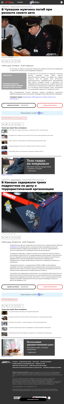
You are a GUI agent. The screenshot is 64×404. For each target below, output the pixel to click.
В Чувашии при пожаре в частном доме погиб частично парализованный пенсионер (31, 135)
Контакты (15, 361)
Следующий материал (33, 399)
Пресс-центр (36, 361)
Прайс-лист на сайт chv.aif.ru (20, 365)
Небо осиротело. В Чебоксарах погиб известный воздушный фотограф (27, 140)
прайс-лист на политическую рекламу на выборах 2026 (27, 367)
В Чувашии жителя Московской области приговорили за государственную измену (30, 317)
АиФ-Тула (16, 57)
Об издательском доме (25, 361)
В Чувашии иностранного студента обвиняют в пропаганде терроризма (27, 322)
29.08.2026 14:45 (6, 179)
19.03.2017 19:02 (5, 6)
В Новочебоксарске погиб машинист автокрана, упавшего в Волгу (26, 151)
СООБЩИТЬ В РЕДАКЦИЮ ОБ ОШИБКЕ (52, 367)
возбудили (14, 247)
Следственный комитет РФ (9, 233)
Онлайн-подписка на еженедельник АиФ (23, 363)
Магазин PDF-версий (45, 361)
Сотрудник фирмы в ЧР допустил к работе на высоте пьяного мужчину (27, 146)
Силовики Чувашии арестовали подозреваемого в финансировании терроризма (30, 327)
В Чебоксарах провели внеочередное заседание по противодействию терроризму (30, 333)
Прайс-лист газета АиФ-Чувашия (37, 365)
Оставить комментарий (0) (50, 105)
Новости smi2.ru (7, 175)
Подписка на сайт (40, 363)
